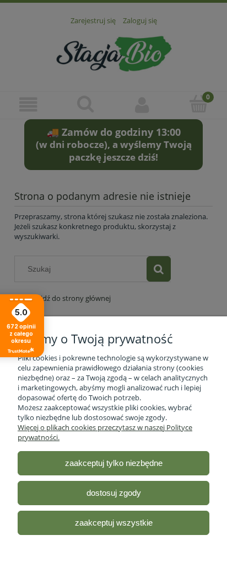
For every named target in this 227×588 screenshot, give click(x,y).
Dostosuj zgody (114, 492)
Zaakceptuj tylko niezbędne (114, 463)
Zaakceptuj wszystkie (114, 522)
